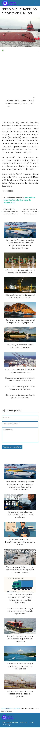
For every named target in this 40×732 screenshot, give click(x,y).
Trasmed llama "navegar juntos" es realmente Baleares (10, 211)
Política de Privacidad (10, 722)
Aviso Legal (7, 725)
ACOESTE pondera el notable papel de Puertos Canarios (29, 211)
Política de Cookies (27, 722)
